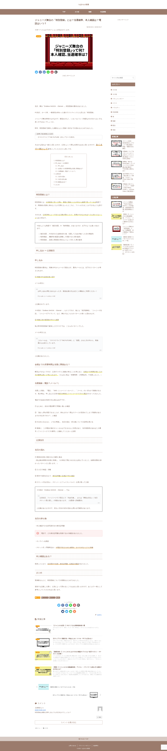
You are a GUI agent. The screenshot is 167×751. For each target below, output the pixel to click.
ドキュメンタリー (118, 98)
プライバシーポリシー (85, 745)
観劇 (114, 121)
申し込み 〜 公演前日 (62, 163)
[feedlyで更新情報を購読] (70, 611)
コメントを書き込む (68, 722)
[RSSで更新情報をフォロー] (74, 611)
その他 (115, 94)
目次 (66, 157)
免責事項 (95, 745)
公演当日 (58, 174)
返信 (99, 717)
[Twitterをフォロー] (66, 611)
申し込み (61, 166)
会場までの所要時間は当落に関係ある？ (70, 168)
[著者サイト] (62, 611)
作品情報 (115, 112)
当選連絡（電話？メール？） (67, 171)
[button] (133, 78)
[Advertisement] (68, 89)
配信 (114, 125)
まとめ (57, 184)
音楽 (114, 130)
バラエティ (116, 107)
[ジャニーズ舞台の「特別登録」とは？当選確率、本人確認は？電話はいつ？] (44, 72)
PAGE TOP (84, 739)
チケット (53, 597)
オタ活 (38, 597)
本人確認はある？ (61, 182)
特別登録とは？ (60, 160)
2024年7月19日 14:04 (40, 710)
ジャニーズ (45, 597)
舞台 (59, 597)
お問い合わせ (72, 745)
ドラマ (115, 103)
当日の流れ (61, 176)
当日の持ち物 (62, 179)
